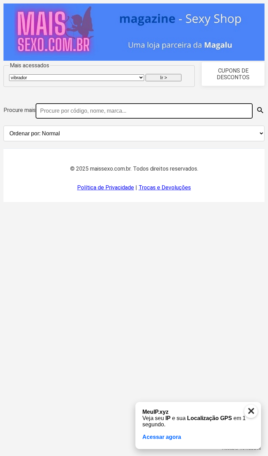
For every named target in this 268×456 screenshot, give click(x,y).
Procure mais (19, 110)
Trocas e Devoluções (165, 187)
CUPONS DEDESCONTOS (233, 74)
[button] (260, 110)
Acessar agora (161, 437)
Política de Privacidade (105, 187)
